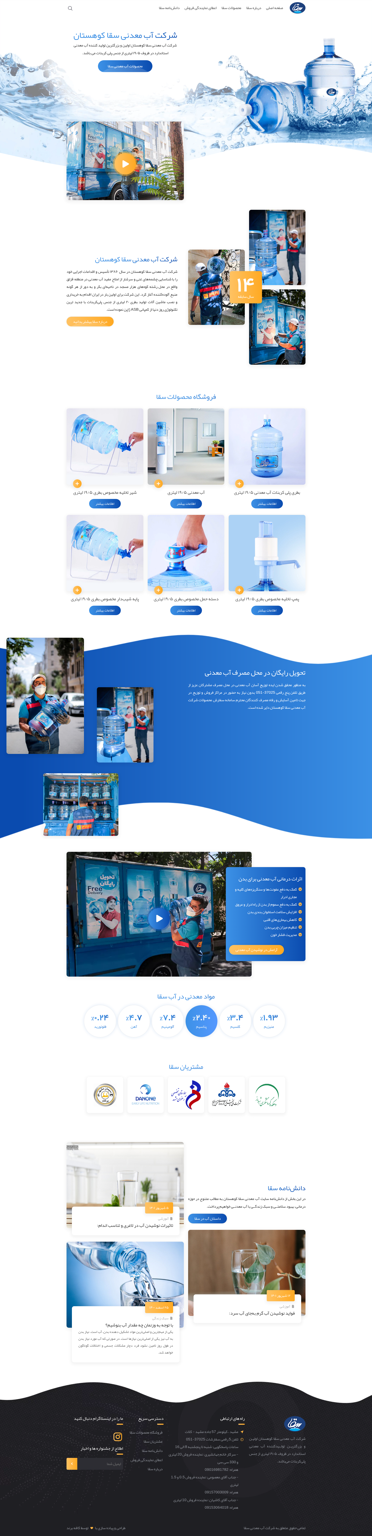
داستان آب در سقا (207, 1218)
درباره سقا (253, 8)
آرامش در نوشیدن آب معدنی (256, 950)
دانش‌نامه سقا (169, 8)
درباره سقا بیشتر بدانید (90, 321)
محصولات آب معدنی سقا (125, 66)
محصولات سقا (231, 8)
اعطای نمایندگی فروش (200, 8)
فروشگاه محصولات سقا (146, 1432)
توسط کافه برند (77, 1528)
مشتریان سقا (153, 1441)
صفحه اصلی (274, 8)
